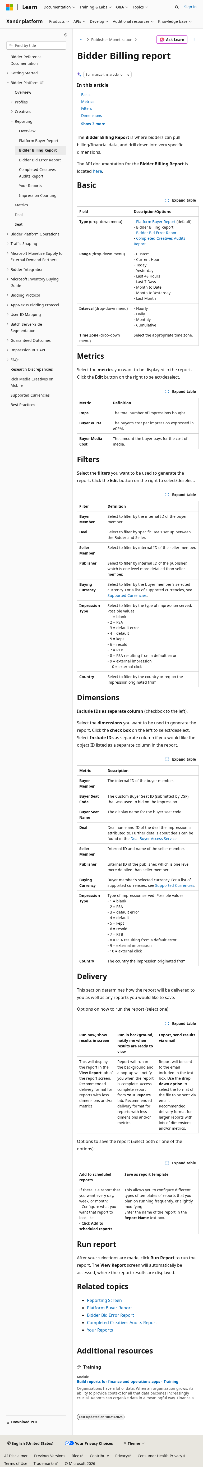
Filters (86, 108)
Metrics (87, 101)
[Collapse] (65, 35)
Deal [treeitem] (19, 214)
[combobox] (36, 45)
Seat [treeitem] (18, 224)
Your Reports (100, 1330)
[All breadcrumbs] (81, 39)
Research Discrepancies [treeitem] (32, 369)
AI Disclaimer (16, 1455)
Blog (76, 1455)
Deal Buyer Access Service (154, 838)
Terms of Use (15, 1463)
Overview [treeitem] (23, 92)
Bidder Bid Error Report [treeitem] (40, 159)
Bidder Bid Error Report (157, 232)
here (97, 171)
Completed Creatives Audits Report (122, 1322)
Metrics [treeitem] (21, 204)
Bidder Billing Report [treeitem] (38, 150)
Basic (85, 94)
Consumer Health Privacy (160, 1455)
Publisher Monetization (111, 39)
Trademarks (44, 1463)
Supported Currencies (127, 595)
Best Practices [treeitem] (23, 404)
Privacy (121, 1455)
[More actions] (194, 39)
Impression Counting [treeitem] (38, 195)
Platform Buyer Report (156, 221)
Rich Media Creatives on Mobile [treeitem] (32, 382)
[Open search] (177, 7)
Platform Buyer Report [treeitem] (38, 140)
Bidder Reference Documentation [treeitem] (26, 60)
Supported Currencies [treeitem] (30, 395)
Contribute (99, 1455)
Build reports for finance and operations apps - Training (127, 1381)
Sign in (190, 6)
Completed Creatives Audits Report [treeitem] (37, 173)
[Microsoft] (9, 7)
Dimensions (91, 115)
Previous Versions (49, 1455)
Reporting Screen (104, 1300)
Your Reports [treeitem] (30, 185)
